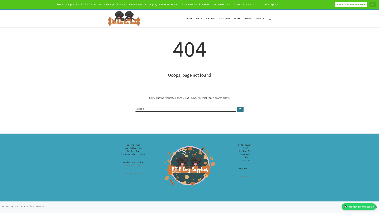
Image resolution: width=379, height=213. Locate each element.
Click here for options (133, 165)
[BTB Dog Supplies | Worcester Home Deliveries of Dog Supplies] (123, 18)
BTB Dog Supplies (18, 206)
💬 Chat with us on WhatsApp (359, 206)
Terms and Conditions (133, 173)
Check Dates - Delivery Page (351, 4)
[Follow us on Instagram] (371, 207)
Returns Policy (246, 176)
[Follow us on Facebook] (375, 207)
